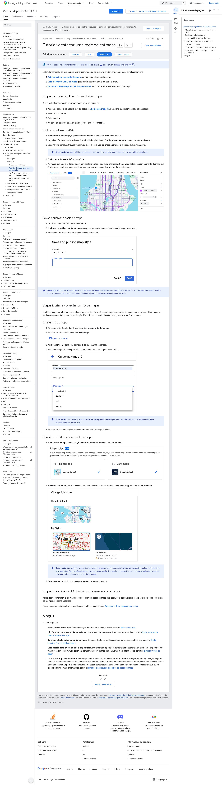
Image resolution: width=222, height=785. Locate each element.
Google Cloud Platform (111, 769)
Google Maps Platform (74, 39)
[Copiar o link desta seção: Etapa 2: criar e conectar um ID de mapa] (101, 305)
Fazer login (214, 3)
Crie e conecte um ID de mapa (62, 82)
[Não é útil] (162, 39)
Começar (116, 11)
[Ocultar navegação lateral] (31, 780)
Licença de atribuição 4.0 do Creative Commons (126, 695)
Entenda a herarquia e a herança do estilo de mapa (110, 668)
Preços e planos (133, 746)
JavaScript (104, 54)
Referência (18, 16)
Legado (56, 16)
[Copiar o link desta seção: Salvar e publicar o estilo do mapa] (84, 218)
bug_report (209, 10)
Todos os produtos (145, 769)
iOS (89, 54)
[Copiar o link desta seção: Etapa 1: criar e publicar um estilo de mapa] (104, 96)
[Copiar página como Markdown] (126, 45)
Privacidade (60, 780)
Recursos (44, 16)
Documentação (74, 3)
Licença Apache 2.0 (67, 698)
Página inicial (47, 39)
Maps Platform (27, 3)
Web (5, 11)
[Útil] (158, 39)
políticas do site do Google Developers (113, 698)
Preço (60, 3)
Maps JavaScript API (25, 11)
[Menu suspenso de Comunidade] (112, 3)
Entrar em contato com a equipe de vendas (147, 11)
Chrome (81, 769)
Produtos (49, 3)
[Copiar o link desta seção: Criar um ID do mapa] (69, 322)
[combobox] (173, 3)
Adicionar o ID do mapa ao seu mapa (121, 606)
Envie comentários (153, 45)
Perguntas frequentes (47, 746)
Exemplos (31, 16)
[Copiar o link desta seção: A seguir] (56, 616)
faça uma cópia (62, 571)
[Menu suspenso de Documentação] (84, 3)
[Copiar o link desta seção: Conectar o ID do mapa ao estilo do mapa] (94, 437)
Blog (91, 3)
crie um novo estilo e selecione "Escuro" (141, 568)
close (217, 10)
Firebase (93, 769)
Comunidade (103, 3)
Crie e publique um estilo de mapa (64, 77)
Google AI (129, 769)
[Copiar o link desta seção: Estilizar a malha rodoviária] (76, 130)
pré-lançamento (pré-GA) (121, 65)
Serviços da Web (89, 759)
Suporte (130, 754)
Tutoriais (41, 754)
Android (75, 54)
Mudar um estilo (128, 627)
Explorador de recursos (47, 750)
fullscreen (213, 10)
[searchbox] (17, 25)
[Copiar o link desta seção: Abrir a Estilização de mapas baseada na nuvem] (101, 103)
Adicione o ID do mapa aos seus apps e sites (69, 86)
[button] (17, 144)
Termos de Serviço (135, 759)
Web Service (123, 54)
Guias (5, 16)
